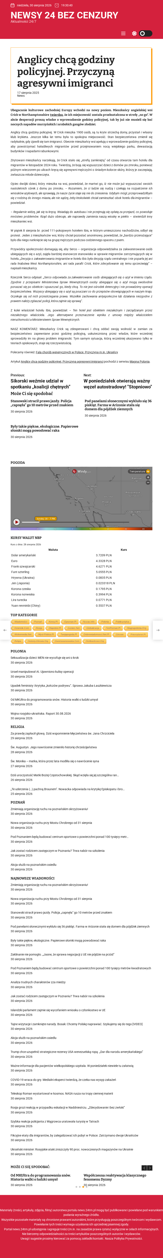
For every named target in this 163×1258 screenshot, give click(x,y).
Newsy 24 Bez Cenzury (64, 15)
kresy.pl (53, 621)
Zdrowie (120, 634)
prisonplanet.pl (138, 634)
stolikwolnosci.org (95, 641)
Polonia (105, 621)
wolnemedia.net (23, 634)
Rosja (39, 628)
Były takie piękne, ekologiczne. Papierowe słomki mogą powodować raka (44, 428)
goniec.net (74, 628)
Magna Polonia (140, 361)
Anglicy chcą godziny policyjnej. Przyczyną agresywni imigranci (62, 361)
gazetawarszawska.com (67, 641)
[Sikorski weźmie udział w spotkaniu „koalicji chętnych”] (5, 630)
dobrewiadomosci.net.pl (96, 634)
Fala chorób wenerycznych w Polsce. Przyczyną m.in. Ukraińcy (77, 352)
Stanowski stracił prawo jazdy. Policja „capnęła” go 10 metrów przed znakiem (42, 403)
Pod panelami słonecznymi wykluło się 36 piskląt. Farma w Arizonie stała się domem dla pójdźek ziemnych (118, 405)
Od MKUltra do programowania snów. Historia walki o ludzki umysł (41, 1177)
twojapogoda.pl (69, 634)
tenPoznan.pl (113, 628)
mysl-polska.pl (46, 634)
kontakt (98, 1238)
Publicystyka (122, 621)
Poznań (38, 621)
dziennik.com (22, 628)
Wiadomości (21, 621)
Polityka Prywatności (128, 1238)
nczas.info (88, 621)
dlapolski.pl (55, 628)
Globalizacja (93, 628)
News (21, 95)
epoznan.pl (70, 621)
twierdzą (56, 115)
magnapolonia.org (136, 628)
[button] (144, 1168)
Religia (18, 641)
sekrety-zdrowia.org (38, 641)
